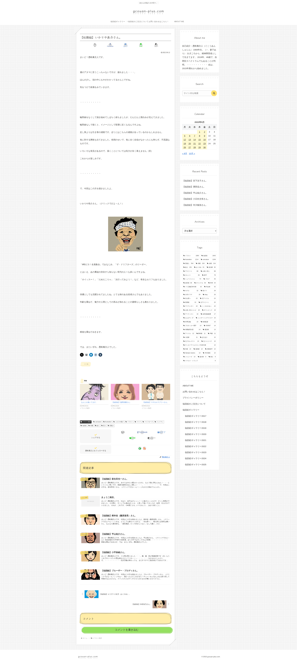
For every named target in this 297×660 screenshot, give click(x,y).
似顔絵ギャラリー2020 (195, 434)
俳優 (91, 425)
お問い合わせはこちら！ (194, 392)
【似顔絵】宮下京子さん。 (195, 181)
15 (199, 139)
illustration (108, 422)
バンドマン (159, 422)
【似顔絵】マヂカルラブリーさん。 (156, 402)
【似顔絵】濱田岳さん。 (194, 187)
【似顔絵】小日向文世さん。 (196, 199)
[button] (156, 45)
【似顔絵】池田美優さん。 (121, 402)
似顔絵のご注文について (194, 404)
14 (194, 139)
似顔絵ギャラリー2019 (195, 428)
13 (190, 139)
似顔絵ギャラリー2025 (195, 464)
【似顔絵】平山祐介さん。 (195, 193)
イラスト (130, 422)
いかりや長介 (119, 422)
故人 (98, 425)
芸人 (104, 425)
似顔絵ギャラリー (191, 410)
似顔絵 (84, 425)
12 (185, 139)
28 (194, 147)
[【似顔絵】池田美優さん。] (125, 392)
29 (199, 147)
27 (190, 147)
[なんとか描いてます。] (94, 392)
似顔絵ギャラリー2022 (195, 446)
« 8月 (184, 153)
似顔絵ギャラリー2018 (195, 422)
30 (204, 147)
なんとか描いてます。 (89, 402)
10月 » (192, 153)
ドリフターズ (148, 422)
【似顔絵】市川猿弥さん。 (195, 205)
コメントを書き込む (127, 629)
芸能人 (112, 425)
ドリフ (139, 422)
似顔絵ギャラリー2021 (195, 440)
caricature (98, 422)
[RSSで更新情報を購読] (144, 448)
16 (204, 139)
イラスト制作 (86, 422)
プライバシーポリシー (193, 398)
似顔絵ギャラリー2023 (195, 452)
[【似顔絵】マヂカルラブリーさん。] (156, 392)
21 (194, 143)
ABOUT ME (188, 386)
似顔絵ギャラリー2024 (195, 458)
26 (185, 147)
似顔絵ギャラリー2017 (195, 416)
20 (190, 143)
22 (199, 143)
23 (204, 143)
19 (185, 143)
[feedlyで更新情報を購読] (140, 448)
